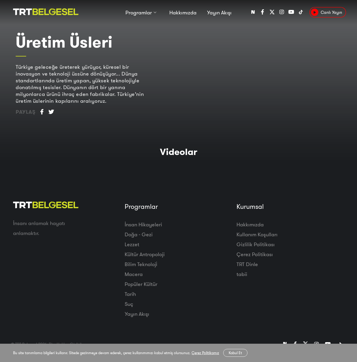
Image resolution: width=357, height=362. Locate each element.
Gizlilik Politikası (256, 244)
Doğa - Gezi (139, 234)
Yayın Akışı (219, 12)
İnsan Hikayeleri (143, 224)
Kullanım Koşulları (257, 234)
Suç (129, 304)
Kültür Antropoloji (145, 254)
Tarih (130, 294)
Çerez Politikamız (205, 352)
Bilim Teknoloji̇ (141, 264)
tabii (242, 274)
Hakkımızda (183, 12)
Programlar (138, 12)
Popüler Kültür (141, 284)
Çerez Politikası (255, 254)
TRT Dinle (247, 264)
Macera (134, 274)
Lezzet (132, 244)
